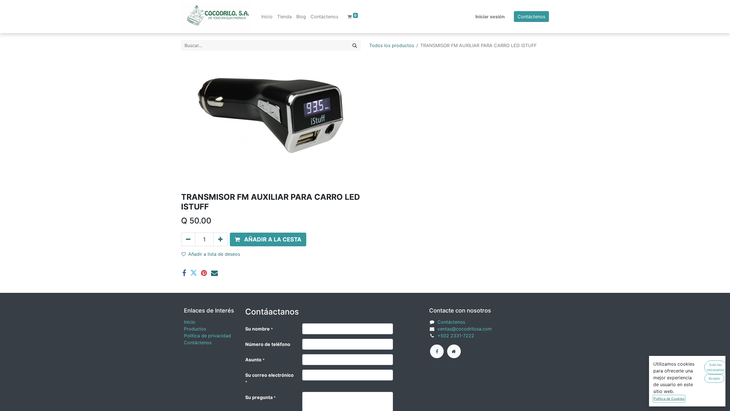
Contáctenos (531, 16)
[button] (268, 239)
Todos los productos (391, 45)
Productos (195, 329)
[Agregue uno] (220, 239)
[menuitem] (267, 16)
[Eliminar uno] (188, 239)
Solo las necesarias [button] (715, 367)
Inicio (189, 322)
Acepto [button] (714, 378)
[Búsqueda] (355, 45)
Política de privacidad (207, 336)
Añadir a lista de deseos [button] (214, 254)
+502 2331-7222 (455, 336)
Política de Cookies (669, 398)
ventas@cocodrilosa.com (464, 329)
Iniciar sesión (490, 16)
